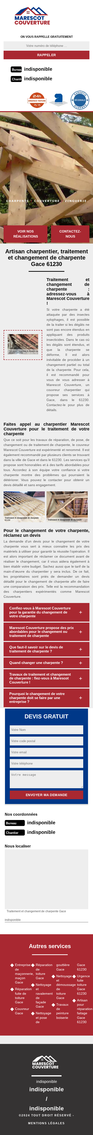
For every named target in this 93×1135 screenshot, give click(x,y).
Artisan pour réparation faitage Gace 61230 (83, 1011)
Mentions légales (46, 1123)
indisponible (38, 69)
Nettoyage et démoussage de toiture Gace (62, 987)
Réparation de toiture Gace (42, 971)
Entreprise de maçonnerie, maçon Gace (21, 973)
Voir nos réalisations (25, 233)
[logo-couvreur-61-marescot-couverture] (34, 15)
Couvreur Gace (21, 1011)
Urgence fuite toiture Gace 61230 (83, 984)
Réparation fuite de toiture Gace (21, 995)
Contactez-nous (70, 233)
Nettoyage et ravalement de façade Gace (42, 995)
